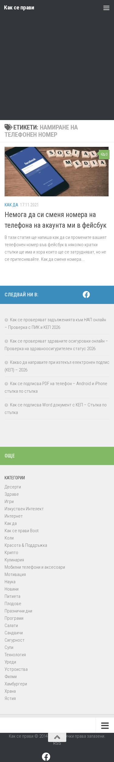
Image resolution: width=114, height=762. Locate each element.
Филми (11, 676)
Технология (15, 654)
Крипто (11, 552)
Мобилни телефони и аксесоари (35, 567)
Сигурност (15, 640)
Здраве (12, 494)
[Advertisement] (57, 60)
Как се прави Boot (22, 530)
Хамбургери (16, 684)
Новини (12, 589)
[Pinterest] (96, 294)
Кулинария (14, 560)
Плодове (13, 603)
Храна (10, 691)
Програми (14, 618)
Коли (9, 538)
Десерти (13, 487)
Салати (11, 625)
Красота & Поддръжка (26, 545)
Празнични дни (18, 611)
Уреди (10, 662)
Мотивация (15, 574)
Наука (10, 581)
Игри (9, 501)
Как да (11, 204)
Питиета (12, 596)
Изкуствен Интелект (24, 509)
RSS (57, 743)
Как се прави (19, 7)
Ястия (10, 698)
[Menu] (106, 7)
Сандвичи (14, 633)
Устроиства (16, 669)
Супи (9, 647)
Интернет (14, 516)
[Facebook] (86, 294)
